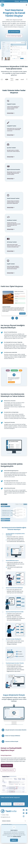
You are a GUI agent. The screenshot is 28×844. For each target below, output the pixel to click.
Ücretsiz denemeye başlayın (14, 36)
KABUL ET (14, 840)
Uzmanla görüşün (19, 804)
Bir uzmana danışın (14, 31)
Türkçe (2, 1)
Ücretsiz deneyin (6, 804)
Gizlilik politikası (17, 836)
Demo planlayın (23, 1)
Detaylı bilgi (10, 113)
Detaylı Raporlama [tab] (7, 765)
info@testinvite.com (6, 817)
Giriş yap (17, 1)
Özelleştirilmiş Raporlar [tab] (8, 770)
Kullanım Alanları (6, 821)
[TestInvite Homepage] (2, 5)
